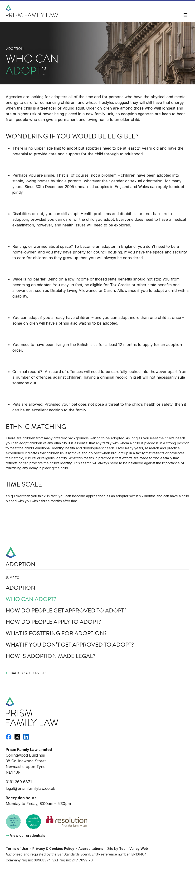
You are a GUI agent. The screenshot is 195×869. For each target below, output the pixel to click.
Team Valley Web (133, 848)
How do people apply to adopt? (53, 622)
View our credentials (27, 835)
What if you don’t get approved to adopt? (70, 644)
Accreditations (90, 848)
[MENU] (185, 15)
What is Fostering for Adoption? (56, 633)
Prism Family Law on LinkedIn (26, 737)
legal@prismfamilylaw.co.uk (30, 788)
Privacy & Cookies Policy (53, 848)
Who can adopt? (31, 599)
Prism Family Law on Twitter (17, 737)
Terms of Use (17, 848)
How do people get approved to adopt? (66, 610)
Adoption (15, 48)
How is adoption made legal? (50, 656)
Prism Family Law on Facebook (8, 737)
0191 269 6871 (19, 781)
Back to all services (28, 673)
